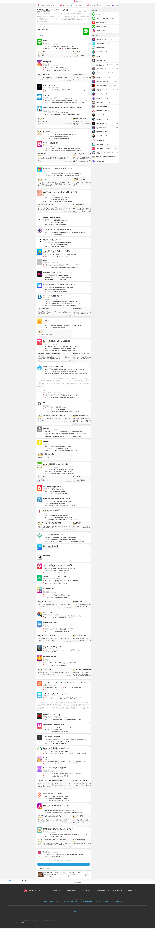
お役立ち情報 (78, 882)
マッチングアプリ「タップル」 (40, 901)
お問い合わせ (77, 911)
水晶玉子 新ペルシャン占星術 (101, 901)
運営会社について (132, 890)
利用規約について (87, 890)
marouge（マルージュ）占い (57, 901)
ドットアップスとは (56, 890)
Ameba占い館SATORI (116, 901)
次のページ (64, 864)
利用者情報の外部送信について (101, 890)
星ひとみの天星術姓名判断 (86, 901)
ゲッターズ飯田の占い (72, 901)
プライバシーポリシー (117, 890)
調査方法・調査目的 (71, 890)
